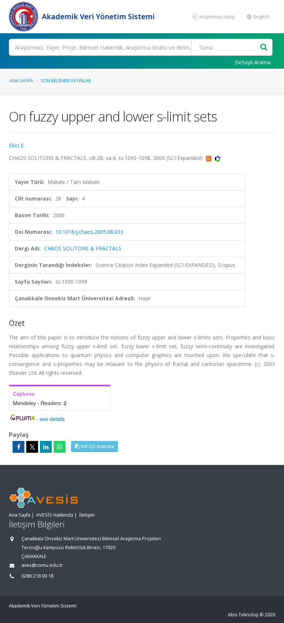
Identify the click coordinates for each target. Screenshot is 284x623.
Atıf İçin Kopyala (97, 446)
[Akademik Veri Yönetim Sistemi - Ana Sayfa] (24, 16)
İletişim (87, 515)
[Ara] (264, 47)
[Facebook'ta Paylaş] (18, 447)
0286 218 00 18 (37, 576)
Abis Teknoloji (243, 615)
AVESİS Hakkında (54, 515)
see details (52, 418)
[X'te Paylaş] (32, 447)
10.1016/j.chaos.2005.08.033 (89, 231)
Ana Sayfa (21, 80)
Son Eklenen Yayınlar (66, 80)
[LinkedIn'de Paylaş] (46, 447)
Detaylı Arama (252, 62)
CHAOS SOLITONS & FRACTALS (82, 248)
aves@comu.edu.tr (42, 565)
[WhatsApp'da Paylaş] (59, 447)
